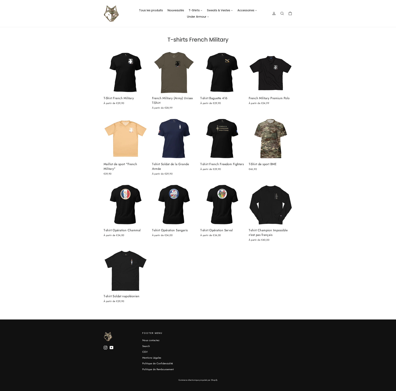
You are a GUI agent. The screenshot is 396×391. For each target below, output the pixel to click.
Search (146, 346)
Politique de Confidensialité (157, 363)
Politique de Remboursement (158, 369)
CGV (145, 352)
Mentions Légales (151, 357)
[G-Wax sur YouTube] (111, 347)
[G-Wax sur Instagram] (105, 347)
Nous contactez (150, 340)
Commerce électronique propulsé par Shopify (198, 380)
